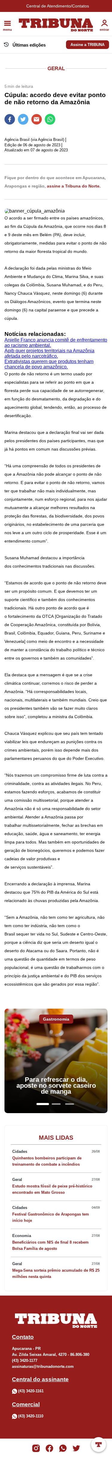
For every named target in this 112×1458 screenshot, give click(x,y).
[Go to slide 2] (56, 1104)
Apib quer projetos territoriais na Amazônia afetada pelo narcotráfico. (49, 353)
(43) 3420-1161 (31, 1391)
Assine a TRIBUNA (87, 44)
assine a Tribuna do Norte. (74, 186)
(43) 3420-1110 (30, 1416)
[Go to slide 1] (42, 1104)
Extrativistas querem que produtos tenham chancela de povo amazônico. (48, 364)
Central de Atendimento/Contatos (57, 6)
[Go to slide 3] (69, 1104)
